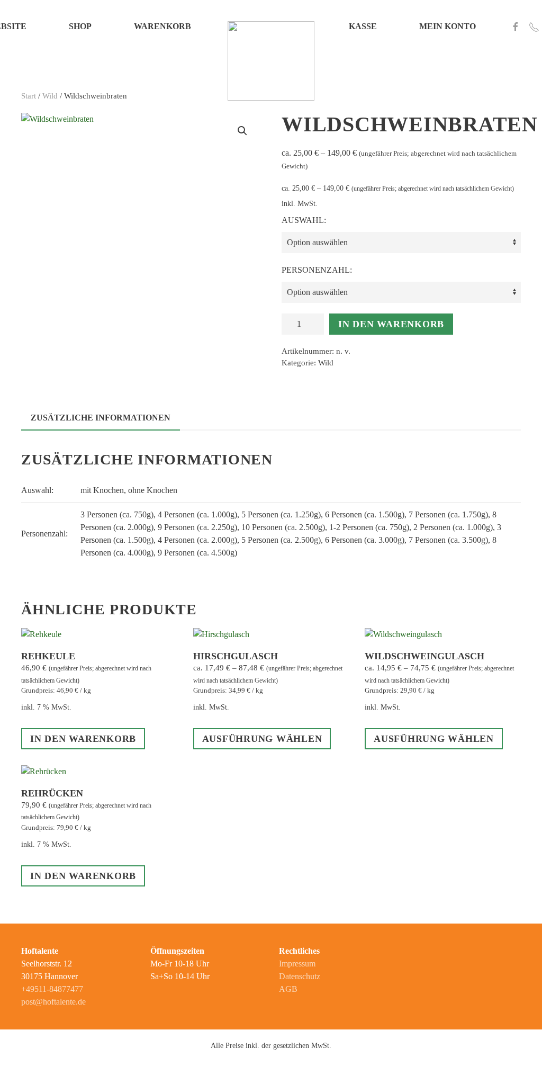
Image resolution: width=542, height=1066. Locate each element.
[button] (242, 130)
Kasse (363, 26)
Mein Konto (447, 26)
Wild (50, 96)
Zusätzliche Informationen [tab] (100, 417)
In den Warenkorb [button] (83, 738)
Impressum (297, 963)
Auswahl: (304, 220)
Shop (80, 26)
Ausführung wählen (262, 738)
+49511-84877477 (52, 988)
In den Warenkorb (391, 324)
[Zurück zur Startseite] (271, 26)
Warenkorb (162, 26)
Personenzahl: (317, 269)
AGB (288, 988)
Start (28, 96)
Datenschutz (299, 976)
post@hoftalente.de (53, 1001)
